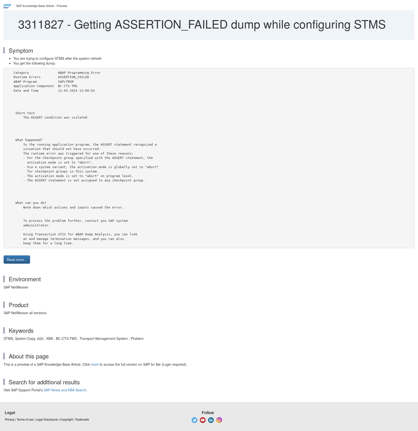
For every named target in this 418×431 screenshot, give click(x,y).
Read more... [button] (17, 259)
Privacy (10, 419)
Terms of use (25, 419)
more (95, 364)
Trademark (82, 419)
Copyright (66, 419)
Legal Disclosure (47, 419)
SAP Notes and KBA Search (65, 389)
